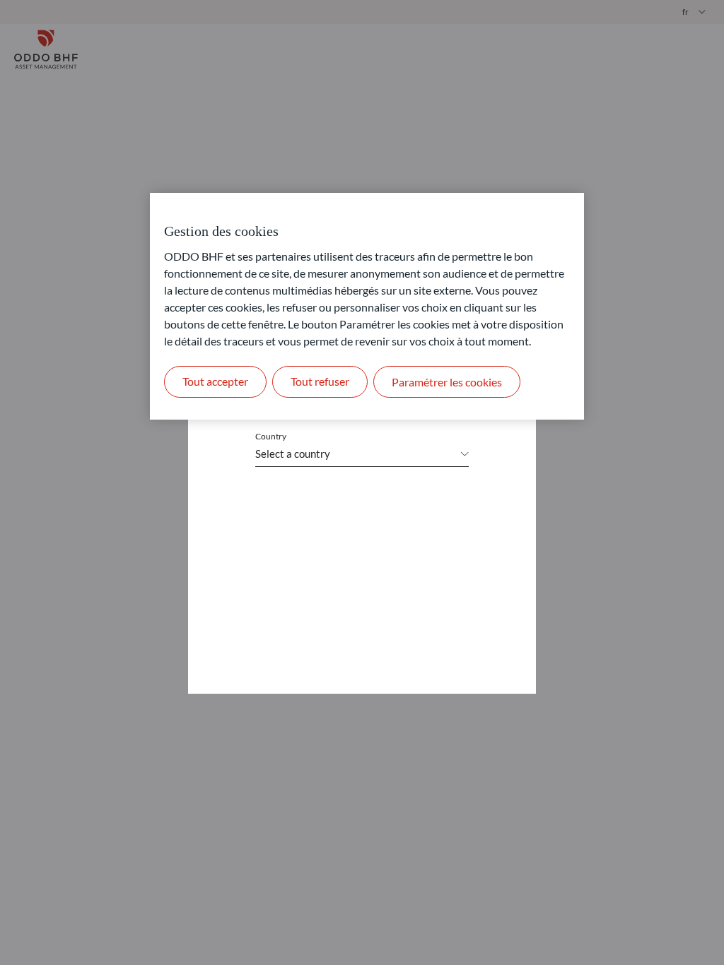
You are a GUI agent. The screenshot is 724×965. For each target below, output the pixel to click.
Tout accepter (215, 381)
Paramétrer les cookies (447, 382)
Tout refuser (320, 381)
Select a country (292, 453)
